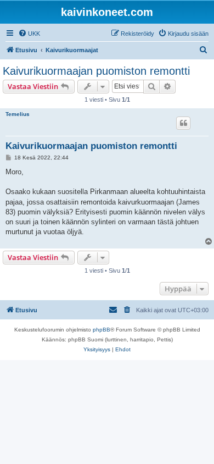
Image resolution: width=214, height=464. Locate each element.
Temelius (17, 114)
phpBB (101, 330)
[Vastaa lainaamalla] (183, 123)
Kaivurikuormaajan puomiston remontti (96, 71)
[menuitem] (29, 33)
